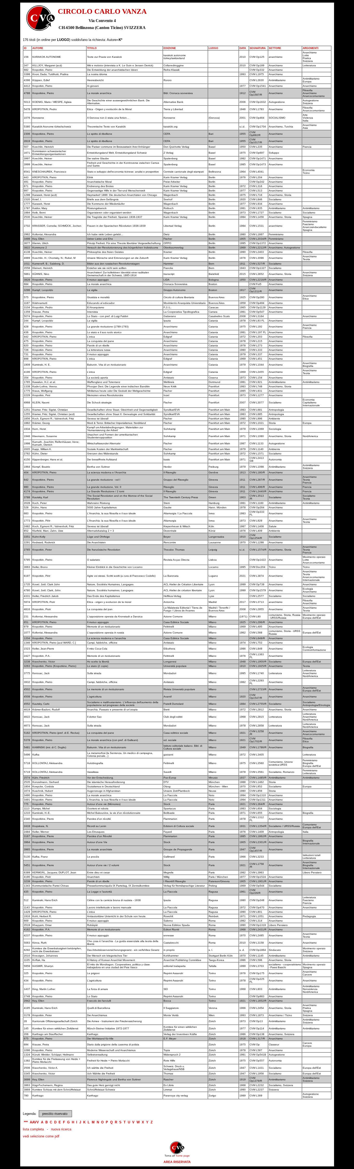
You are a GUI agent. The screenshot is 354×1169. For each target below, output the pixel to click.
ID (25, 48)
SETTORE (275, 48)
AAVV (34, 1122)
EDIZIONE (170, 48)
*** (26, 1122)
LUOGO (213, 48)
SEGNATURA (258, 48)
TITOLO (92, 48)
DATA (242, 48)
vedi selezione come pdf (41, 1136)
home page (183, 1155)
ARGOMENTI (310, 48)
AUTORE (37, 48)
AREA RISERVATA (177, 1162)
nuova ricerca (61, 1129)
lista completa (33, 1129)
